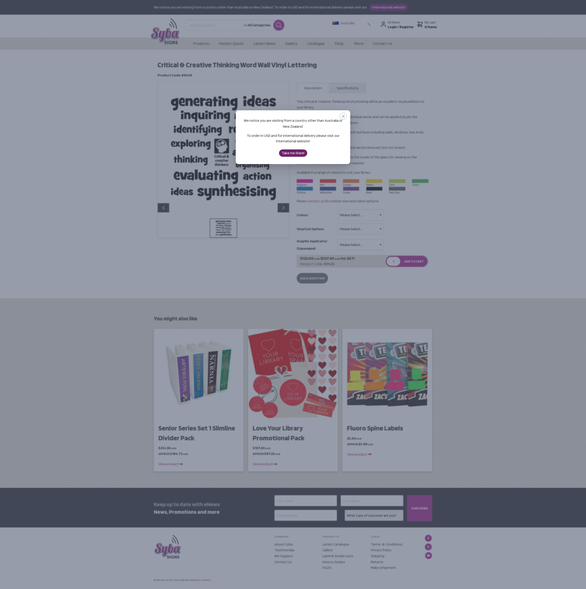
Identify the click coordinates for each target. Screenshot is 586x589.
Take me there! (293, 153)
